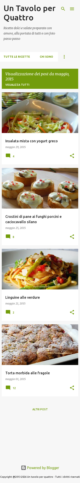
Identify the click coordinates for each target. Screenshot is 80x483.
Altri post (40, 409)
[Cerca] (63, 9)
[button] (72, 156)
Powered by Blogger (42, 468)
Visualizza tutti (17, 84)
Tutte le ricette (17, 56)
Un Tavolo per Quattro (30, 13)
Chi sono (46, 56)
